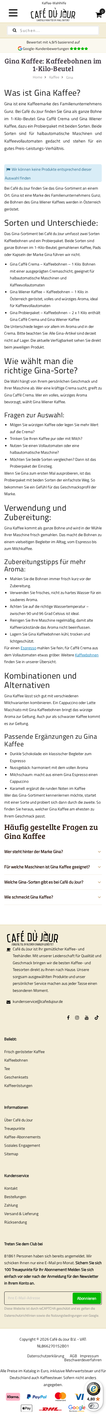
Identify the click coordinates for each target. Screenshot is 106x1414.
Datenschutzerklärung (45, 1356)
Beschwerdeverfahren (83, 1360)
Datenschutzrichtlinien (20, 1315)
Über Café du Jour (18, 1120)
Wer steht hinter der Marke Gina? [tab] (33, 851)
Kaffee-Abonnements (22, 1137)
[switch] (93, 1406)
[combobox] (53, 30)
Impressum (89, 1356)
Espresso (28, 648)
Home (37, 77)
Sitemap (11, 1154)
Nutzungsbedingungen (66, 1315)
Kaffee (54, 77)
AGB (73, 1356)
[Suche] (14, 30)
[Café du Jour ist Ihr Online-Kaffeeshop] (53, 14)
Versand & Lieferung (21, 1213)
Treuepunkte (14, 1128)
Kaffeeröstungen (18, 1085)
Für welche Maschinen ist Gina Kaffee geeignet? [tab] (47, 866)
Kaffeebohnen (87, 655)
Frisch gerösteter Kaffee (24, 1052)
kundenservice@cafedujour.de (38, 1001)
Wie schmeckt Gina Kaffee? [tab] (28, 897)
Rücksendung (15, 1222)
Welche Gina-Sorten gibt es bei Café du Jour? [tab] (43, 882)
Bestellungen (15, 1197)
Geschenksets (16, 1077)
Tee (7, 1068)
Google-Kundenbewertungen (47, 48)
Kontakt (11, 1188)
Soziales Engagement (22, 1145)
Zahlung (11, 1205)
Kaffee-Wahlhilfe (53, 3)
